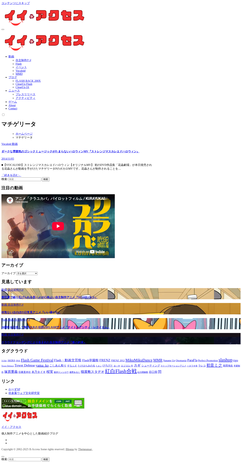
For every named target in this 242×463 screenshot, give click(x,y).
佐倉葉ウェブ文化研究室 (24, 393)
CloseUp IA (22, 87)
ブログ (13, 77)
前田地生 (228, 365)
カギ (137, 365)
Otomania (181, 360)
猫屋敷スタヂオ (92, 372)
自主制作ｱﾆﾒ (23, 60)
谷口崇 (153, 371)
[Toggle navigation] (2, 29)
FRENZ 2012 (118, 360)
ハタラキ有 (192, 366)
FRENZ (104, 360)
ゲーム (13, 101)
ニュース (14, 90)
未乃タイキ (39, 371)
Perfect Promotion (208, 360)
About (12, 105)
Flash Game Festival (37, 360)
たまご (99, 366)
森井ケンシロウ (61, 372)
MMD (19, 73)
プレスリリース (25, 94)
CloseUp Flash (24, 84)
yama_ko (42, 365)
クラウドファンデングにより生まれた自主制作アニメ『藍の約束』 (43, 342)
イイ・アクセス (11, 426)
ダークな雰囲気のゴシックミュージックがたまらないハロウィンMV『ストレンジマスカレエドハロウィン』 (70, 151)
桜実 (49, 372)
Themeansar (85, 449)
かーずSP (14, 389)
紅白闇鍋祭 (142, 372)
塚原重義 (11, 372)
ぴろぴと (107, 365)
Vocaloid (21, 70)
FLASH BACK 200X (28, 80)
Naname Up (169, 360)
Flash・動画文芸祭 (67, 360)
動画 (11, 56)
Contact (13, 108)
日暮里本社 (24, 372)
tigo (235, 360)
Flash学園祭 (90, 360)
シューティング (150, 365)
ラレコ (202, 365)
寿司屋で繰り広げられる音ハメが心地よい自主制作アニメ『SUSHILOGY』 (49, 297)
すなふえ (72, 365)
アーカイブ (8, 273)
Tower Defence (7, 366)
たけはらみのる (86, 365)
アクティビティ (25, 98)
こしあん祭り (57, 365)
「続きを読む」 (11, 175)
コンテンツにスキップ (15, 3)
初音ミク (214, 365)
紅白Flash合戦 (121, 371)
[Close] (2, 456)
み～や (117, 366)
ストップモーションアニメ (173, 366)
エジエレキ (127, 365)
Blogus (70, 449)
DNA (18, 361)
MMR (157, 360)
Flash (19, 63)
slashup (225, 359)
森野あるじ (74, 372)
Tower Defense (25, 365)
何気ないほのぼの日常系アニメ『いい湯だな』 (31, 312)
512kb (4, 361)
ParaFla (192, 360)
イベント (21, 67)
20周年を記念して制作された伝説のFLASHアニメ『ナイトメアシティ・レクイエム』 (55, 327)
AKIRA (11, 360)
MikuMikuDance (139, 360)
